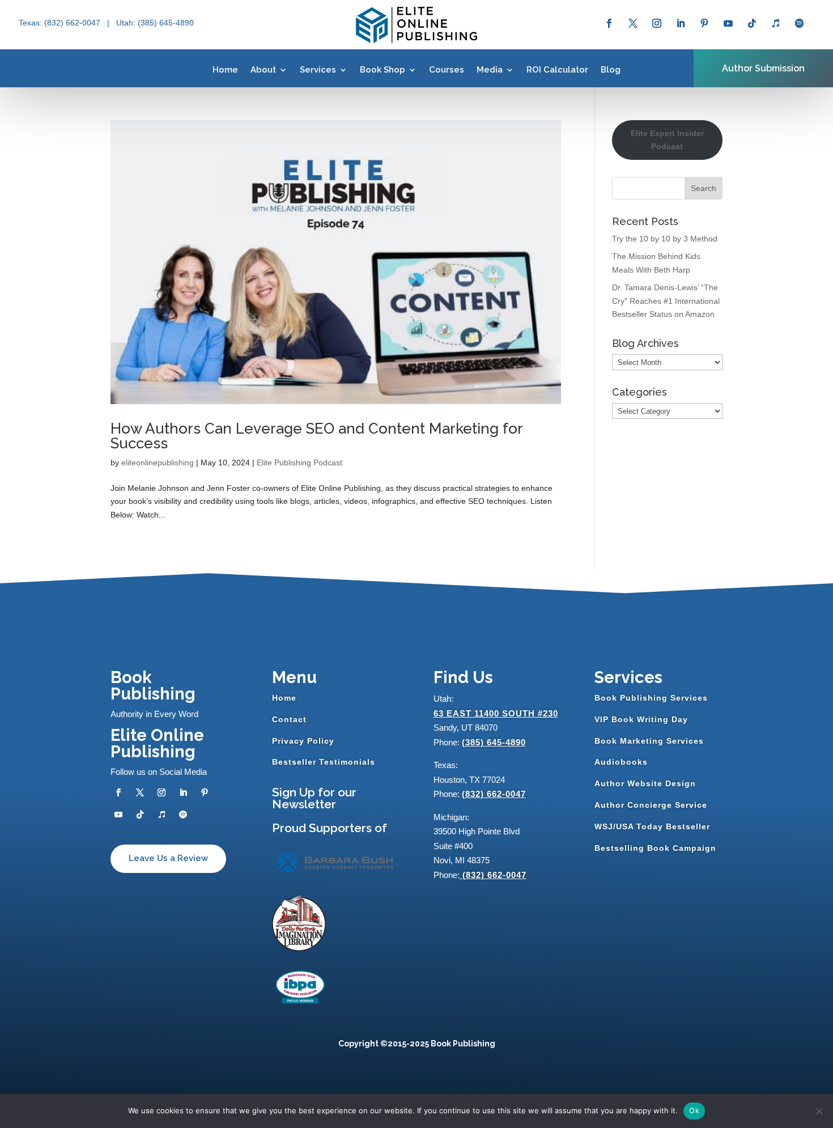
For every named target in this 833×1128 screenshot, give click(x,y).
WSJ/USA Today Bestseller (652, 826)
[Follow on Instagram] (657, 23)
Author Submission (763, 68)
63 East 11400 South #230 (496, 713)
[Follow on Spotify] (799, 23)
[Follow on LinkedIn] (681, 23)
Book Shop (382, 70)
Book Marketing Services (649, 740)
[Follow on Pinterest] (704, 23)
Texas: (31, 22)
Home (225, 70)
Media (490, 70)
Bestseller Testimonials (323, 761)
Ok (694, 1110)
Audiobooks (621, 761)
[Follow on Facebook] (609, 23)
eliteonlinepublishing (157, 462)
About (263, 70)
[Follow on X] (633, 23)
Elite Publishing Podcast (299, 462)
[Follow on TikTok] (752, 23)
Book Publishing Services (651, 697)
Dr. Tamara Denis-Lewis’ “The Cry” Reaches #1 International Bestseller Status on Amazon (666, 301)
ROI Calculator (557, 70)
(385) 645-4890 (494, 742)
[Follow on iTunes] (776, 23)
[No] (818, 1111)
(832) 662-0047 (494, 794)
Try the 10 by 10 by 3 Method (664, 238)
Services (318, 70)
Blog (610, 70)
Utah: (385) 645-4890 (155, 22)
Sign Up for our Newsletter (314, 798)
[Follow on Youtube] (728, 23)
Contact (289, 719)
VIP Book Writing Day (641, 719)
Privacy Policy (303, 740)
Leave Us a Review (168, 858)
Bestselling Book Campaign (655, 848)
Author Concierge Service (650, 804)
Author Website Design (645, 783)
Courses (446, 70)
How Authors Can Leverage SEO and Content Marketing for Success (316, 436)
